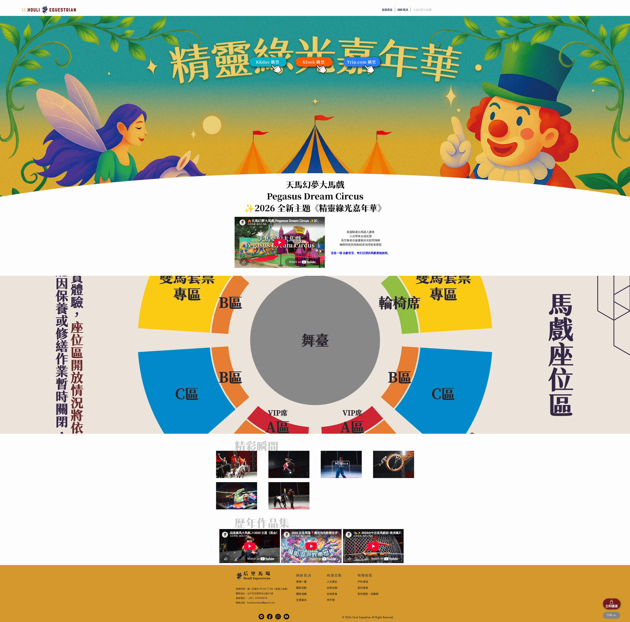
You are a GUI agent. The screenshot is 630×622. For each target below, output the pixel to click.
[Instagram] (278, 616)
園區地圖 (301, 594)
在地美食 (332, 594)
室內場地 (362, 588)
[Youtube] (286, 616)
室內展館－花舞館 (367, 594)
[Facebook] (270, 616)
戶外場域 (362, 582)
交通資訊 (301, 600)
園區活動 (301, 588)
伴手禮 (331, 600)
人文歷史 (332, 582)
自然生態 (332, 588)
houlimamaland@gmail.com (261, 602)
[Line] (261, 616)
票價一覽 (301, 582)
